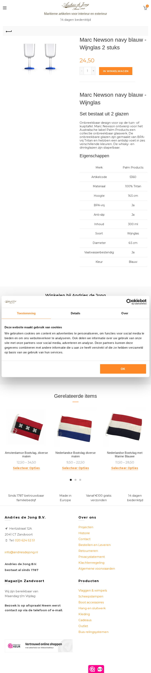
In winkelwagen (115, 71)
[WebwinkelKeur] (39, 645)
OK (123, 369)
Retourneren (88, 551)
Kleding (84, 614)
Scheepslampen (90, 596)
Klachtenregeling (91, 562)
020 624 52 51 (25, 540)
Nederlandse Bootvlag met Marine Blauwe (124, 454)
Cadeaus (84, 620)
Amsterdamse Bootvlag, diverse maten (26, 454)
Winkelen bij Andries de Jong (75, 295)
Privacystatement (91, 557)
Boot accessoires (91, 602)
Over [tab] (124, 313)
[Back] (9, 31)
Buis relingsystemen (93, 632)
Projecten (85, 527)
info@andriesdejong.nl (21, 552)
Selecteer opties (26, 468)
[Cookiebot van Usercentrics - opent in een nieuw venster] (129, 302)
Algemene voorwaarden (96, 568)
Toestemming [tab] (26, 313)
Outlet (83, 626)
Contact (84, 539)
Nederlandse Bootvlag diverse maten (75, 454)
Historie (84, 533)
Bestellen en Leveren (94, 545)
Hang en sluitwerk (92, 608)
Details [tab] (75, 313)
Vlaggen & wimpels (92, 590)
